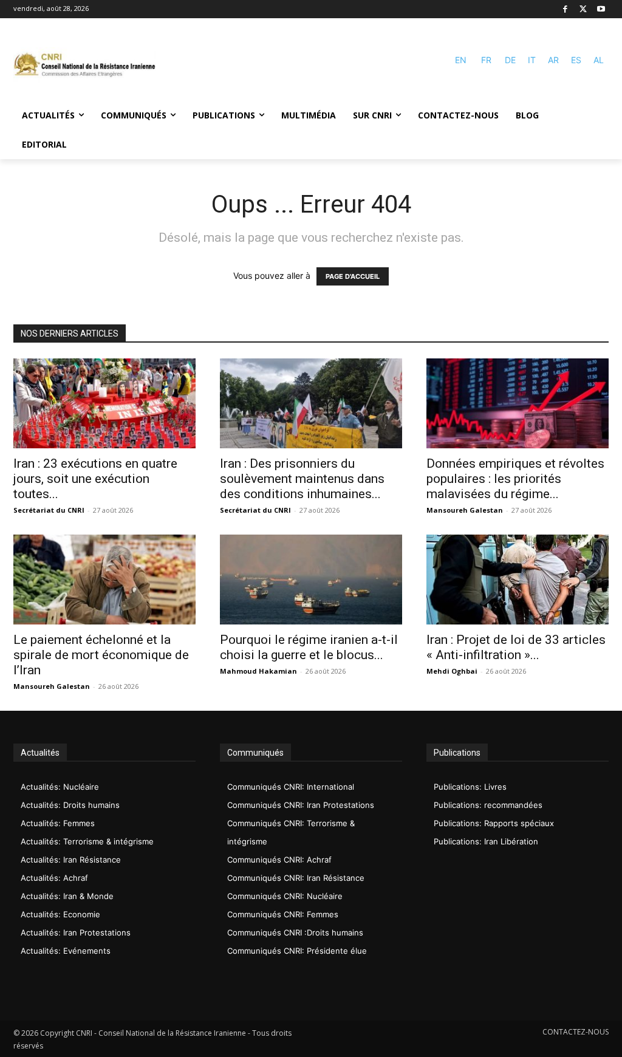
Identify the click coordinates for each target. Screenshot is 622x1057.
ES (576, 60)
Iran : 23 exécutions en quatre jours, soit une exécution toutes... (95, 478)
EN (460, 60)
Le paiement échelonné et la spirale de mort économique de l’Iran (101, 654)
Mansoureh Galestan (464, 510)
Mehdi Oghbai (451, 671)
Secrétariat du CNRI (48, 510)
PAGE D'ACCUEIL (353, 276)
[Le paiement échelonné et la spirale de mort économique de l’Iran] (104, 579)
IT (532, 60)
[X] (583, 9)
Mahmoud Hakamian (258, 671)
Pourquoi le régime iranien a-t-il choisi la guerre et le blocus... (309, 647)
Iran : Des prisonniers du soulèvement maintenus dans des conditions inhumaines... (302, 478)
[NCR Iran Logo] (84, 65)
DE (510, 60)
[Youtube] (601, 9)
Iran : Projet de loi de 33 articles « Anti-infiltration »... (516, 647)
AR (553, 60)
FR (486, 60)
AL (598, 60)
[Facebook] (565, 9)
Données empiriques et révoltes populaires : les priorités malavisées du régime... (515, 478)
